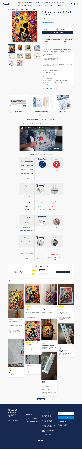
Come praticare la (62, 82)
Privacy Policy (29, 419)
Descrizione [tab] (46, 51)
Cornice (59, 27)
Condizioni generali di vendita (32, 418)
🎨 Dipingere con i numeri (13, 9)
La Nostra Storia (29, 412)
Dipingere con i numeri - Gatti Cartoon (27, 9)
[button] (44, 16)
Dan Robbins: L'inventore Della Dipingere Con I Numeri (48, 426)
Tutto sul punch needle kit (47, 432)
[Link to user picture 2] (43, 382)
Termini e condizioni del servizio (32, 421)
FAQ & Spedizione (29, 417)
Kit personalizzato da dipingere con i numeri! (47, 416)
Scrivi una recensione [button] (63, 272)
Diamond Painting (62, 425)
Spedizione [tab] (70, 51)
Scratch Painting (61, 427)
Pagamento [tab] (62, 51)
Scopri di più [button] (41, 399)
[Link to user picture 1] (16, 301)
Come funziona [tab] (54, 51)
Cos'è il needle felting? (46, 434)
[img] (11, 319)
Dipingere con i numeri (63, 424)
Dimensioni (44, 27)
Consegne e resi (29, 414)
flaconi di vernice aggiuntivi (62, 80)
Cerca (27, 415)
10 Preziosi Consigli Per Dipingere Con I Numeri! (47, 421)
